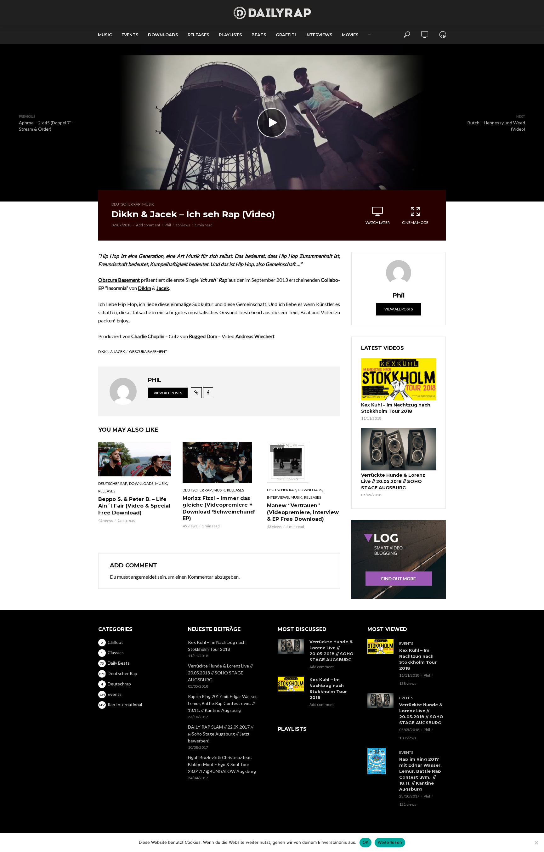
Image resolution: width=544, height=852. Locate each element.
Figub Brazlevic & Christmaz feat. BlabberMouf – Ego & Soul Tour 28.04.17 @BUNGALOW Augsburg (222, 764)
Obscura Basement (148, 351)
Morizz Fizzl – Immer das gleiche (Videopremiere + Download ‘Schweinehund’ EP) (219, 508)
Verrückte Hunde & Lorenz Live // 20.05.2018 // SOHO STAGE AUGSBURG (393, 481)
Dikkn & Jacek (111, 351)
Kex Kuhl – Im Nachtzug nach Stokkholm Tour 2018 (395, 408)
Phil (168, 225)
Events (130, 34)
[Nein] (536, 842)
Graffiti (286, 34)
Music (105, 34)
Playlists (230, 34)
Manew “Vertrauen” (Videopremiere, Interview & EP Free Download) (303, 512)
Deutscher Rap (125, 204)
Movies (350, 34)
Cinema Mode (415, 222)
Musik (148, 204)
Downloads (163, 34)
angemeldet (143, 577)
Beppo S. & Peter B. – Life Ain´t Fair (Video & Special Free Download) (134, 506)
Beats (259, 34)
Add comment (148, 225)
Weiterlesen (390, 842)
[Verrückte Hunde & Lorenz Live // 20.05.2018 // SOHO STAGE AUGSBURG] (398, 449)
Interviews (318, 34)
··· (369, 34)
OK (366, 842)
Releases (198, 34)
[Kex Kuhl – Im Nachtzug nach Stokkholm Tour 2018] (398, 379)
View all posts (168, 392)
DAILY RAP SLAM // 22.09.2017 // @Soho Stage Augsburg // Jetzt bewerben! (220, 733)
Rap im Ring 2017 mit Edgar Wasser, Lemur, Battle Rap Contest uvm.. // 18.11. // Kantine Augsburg (223, 703)
